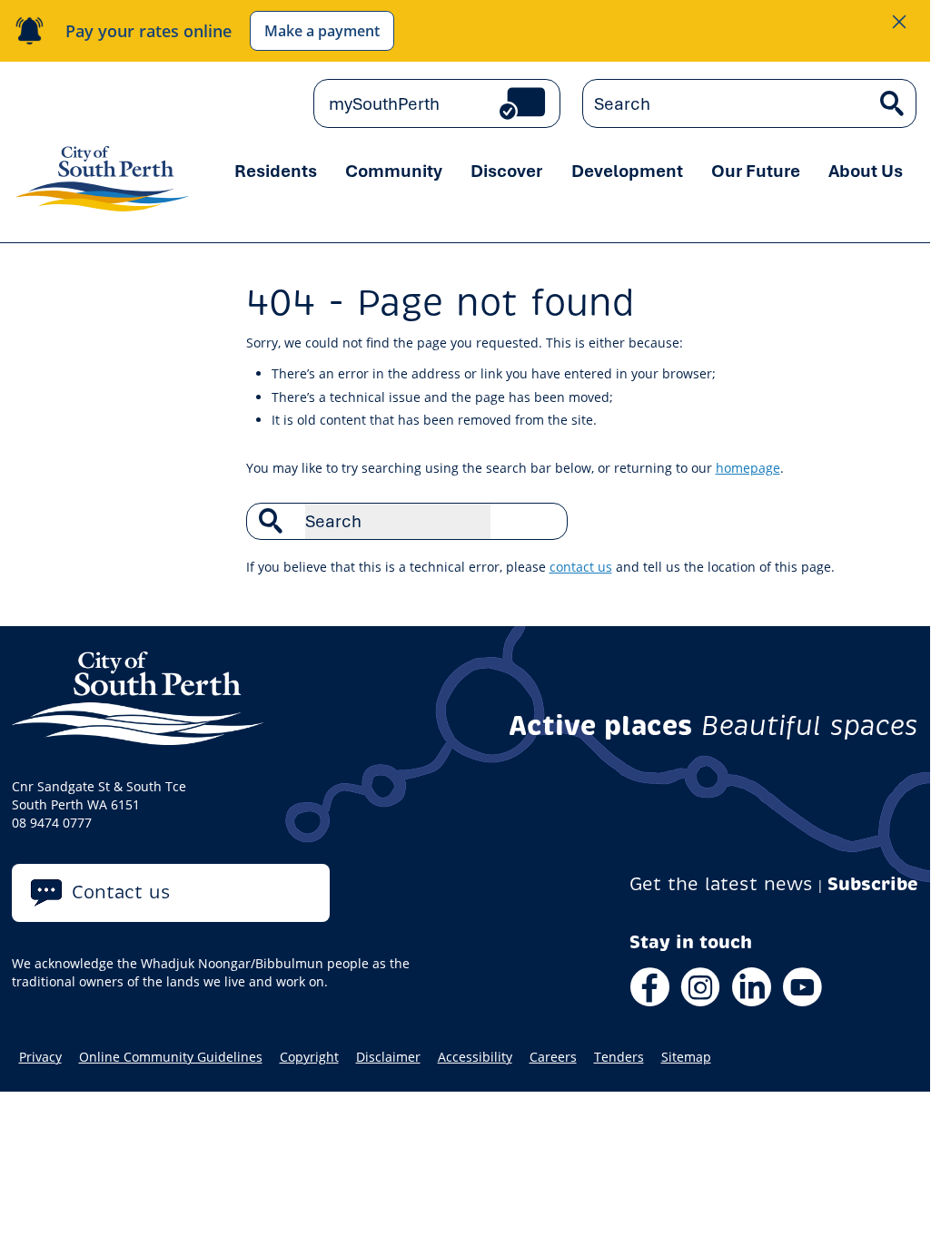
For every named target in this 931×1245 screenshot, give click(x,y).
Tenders (619, 1057)
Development (627, 170)
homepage (748, 467)
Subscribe (872, 884)
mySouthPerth (384, 103)
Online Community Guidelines (170, 1057)
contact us (581, 566)
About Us (865, 170)
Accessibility (475, 1057)
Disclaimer (388, 1057)
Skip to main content (65, 103)
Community (393, 170)
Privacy (40, 1057)
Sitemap (686, 1057)
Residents (275, 170)
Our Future (755, 170)
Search (544, 521)
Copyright (309, 1057)
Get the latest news (721, 884)
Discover (506, 170)
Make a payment (322, 31)
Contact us (121, 892)
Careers (553, 1057)
